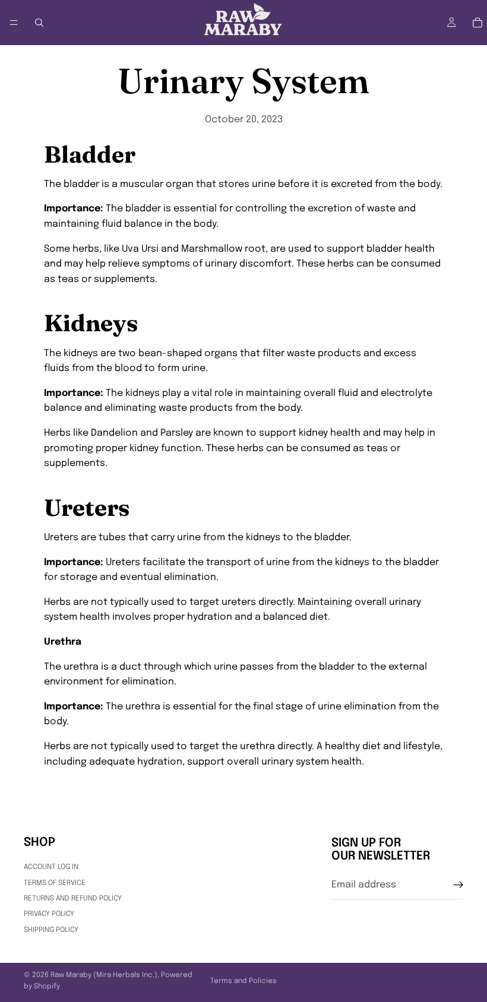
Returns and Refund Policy (73, 898)
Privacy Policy (49, 914)
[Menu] (13, 22)
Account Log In (51, 867)
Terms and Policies (243, 981)
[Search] (39, 22)
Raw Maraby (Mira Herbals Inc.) (103, 975)
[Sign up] (458, 884)
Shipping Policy (51, 929)
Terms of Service (55, 882)
